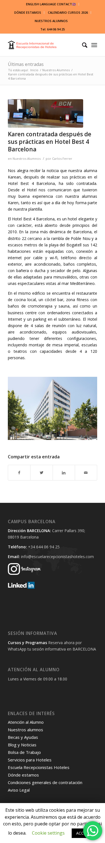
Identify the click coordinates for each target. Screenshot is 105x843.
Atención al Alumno (26, 722)
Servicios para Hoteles (30, 760)
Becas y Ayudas (23, 737)
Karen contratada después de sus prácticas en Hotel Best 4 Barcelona (49, 141)
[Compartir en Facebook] (19, 472)
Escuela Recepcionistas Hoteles (38, 767)
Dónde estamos (23, 775)
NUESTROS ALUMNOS (51, 21)
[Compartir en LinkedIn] (64, 472)
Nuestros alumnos (25, 729)
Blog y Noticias (22, 744)
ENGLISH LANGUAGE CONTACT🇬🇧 (51, 4)
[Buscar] (81, 45)
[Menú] (94, 45)
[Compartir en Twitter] (41, 472)
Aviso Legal (19, 790)
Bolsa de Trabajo (24, 752)
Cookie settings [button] (48, 833)
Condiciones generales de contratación (45, 782)
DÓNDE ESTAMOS (27, 12)
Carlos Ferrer (62, 158)
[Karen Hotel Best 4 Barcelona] (45, 113)
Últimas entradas (26, 64)
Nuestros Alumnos (27, 158)
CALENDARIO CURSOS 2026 (68, 12)
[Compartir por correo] (86, 472)
